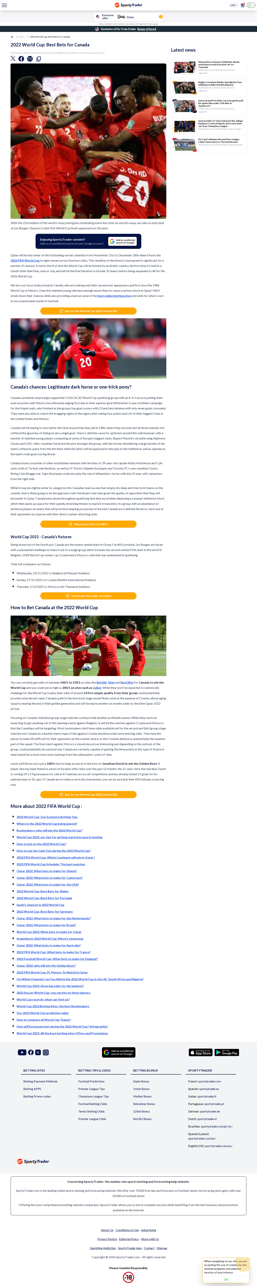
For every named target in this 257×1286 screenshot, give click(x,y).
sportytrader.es (209, 1089)
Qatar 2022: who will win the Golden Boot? (46, 965)
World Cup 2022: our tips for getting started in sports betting (59, 837)
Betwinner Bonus (144, 1104)
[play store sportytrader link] (226, 1052)
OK (226, 1279)
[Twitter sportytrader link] (38, 1052)
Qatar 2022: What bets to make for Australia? (49, 945)
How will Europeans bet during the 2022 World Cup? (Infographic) (62, 1026)
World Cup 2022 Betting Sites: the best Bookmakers (53, 1006)
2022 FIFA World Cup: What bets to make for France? (54, 952)
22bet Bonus (141, 1111)
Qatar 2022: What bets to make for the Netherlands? (54, 918)
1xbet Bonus (141, 1089)
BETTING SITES (34, 1070)
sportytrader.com (209, 1081)
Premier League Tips (91, 1089)
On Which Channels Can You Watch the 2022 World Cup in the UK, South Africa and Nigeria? (80, 979)
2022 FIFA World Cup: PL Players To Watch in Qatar (52, 972)
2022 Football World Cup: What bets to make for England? (57, 959)
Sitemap (162, 1248)
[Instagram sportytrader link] (45, 1052)
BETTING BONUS (145, 1070)
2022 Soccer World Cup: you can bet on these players (53, 992)
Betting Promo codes (37, 1096)
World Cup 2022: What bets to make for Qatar (49, 932)
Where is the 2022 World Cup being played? (47, 823)
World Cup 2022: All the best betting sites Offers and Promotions (62, 1033)
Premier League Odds (92, 1119)
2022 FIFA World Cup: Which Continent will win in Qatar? (56, 857)
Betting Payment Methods (40, 1081)
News (22, 36)
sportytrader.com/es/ (202, 1138)
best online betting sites (114, 295)
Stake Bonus (141, 1081)
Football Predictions (91, 1081)
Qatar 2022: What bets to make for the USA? (48, 884)
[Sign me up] (242, 5)
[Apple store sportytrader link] (200, 1052)
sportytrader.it (207, 1096)
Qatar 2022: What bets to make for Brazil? (46, 925)
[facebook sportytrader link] (31, 1052)
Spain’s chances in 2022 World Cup (40, 904)
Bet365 (102, 682)
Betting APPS (32, 1089)
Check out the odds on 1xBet (91, 596)
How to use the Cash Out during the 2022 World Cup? (54, 850)
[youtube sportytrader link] (22, 1052)
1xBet (97, 687)
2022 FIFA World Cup (25, 260)
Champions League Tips (93, 1096)
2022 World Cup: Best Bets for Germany (45, 911)
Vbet (111, 682)
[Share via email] (30, 59)
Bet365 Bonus (142, 1119)
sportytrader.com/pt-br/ (217, 1126)
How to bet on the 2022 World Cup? (41, 844)
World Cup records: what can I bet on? (43, 999)
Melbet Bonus (142, 1096)
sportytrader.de (210, 1111)
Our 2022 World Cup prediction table (42, 1013)
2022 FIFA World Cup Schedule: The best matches (51, 864)
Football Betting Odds (92, 1104)
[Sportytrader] (12, 36)
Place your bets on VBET (91, 524)
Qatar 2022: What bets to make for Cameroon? (50, 877)
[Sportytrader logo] (128, 1161)
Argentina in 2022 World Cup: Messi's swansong (50, 938)
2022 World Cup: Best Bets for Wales (42, 891)
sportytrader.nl (207, 1119)
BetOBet (127, 682)
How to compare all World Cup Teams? (44, 1019)
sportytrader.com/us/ (218, 1146)
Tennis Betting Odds (91, 1111)
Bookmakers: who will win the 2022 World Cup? (50, 830)
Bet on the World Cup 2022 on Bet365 (91, 311)
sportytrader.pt (214, 1104)
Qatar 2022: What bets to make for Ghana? (47, 871)
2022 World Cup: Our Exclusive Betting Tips (47, 817)
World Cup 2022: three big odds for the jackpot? (50, 986)
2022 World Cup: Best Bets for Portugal (44, 898)
